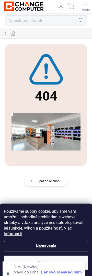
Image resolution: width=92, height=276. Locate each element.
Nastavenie (46, 246)
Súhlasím (46, 262)
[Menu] (85, 6)
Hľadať (80, 20)
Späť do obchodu (49, 181)
